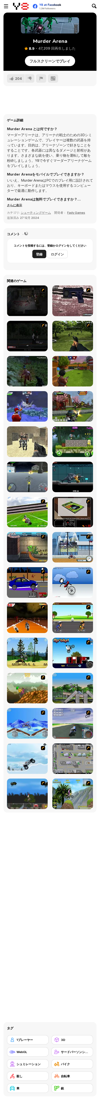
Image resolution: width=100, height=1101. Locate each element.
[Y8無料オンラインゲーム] (21, 6)
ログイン (57, 254)
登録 (39, 254)
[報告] (41, 78)
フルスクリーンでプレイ (50, 61)
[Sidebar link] (6, 6)
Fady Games (76, 212)
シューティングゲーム (36, 212)
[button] (14, 205)
